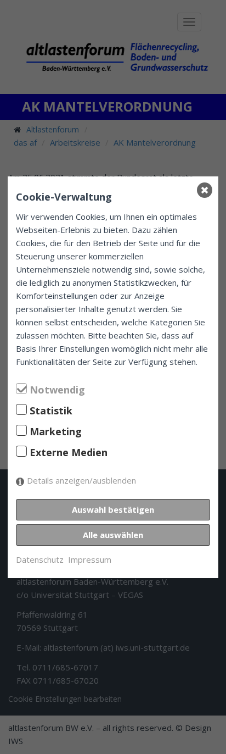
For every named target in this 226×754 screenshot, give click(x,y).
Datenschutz (40, 559)
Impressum (89, 559)
